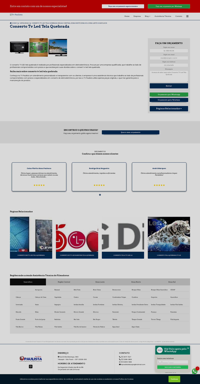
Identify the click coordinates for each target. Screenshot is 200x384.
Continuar (174, 379)
